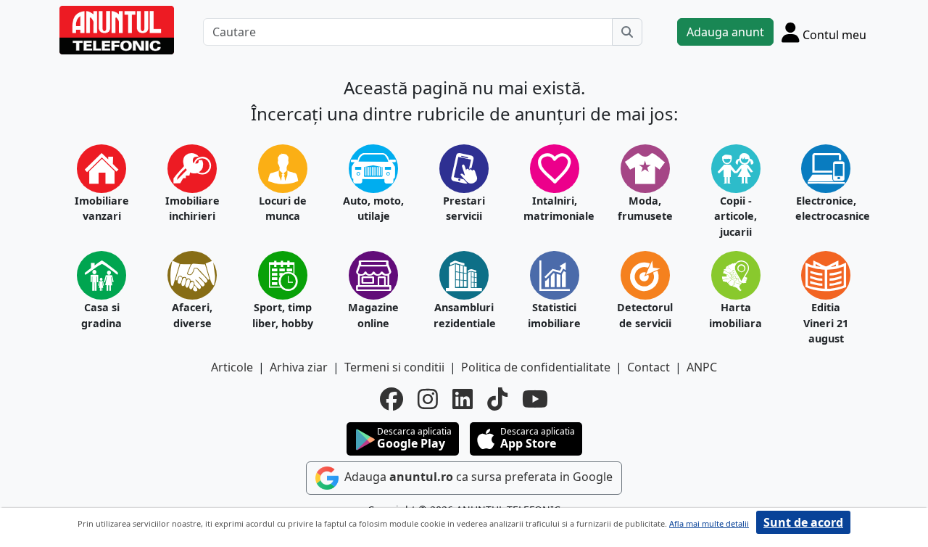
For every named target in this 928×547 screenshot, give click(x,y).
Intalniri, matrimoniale (554, 208)
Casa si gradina (101, 315)
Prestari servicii (464, 208)
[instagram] (428, 399)
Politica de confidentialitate (535, 367)
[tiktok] (497, 399)
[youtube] (535, 399)
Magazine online (373, 315)
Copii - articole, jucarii (735, 216)
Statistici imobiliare (554, 315)
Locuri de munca (283, 208)
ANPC (702, 367)
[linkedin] (462, 399)
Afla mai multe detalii (709, 523)
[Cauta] (627, 32)
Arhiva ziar (299, 367)
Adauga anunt (725, 32)
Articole (232, 367)
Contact (648, 367)
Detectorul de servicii (645, 315)
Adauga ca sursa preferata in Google (477, 477)
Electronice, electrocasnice (826, 208)
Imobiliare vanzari (102, 208)
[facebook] (391, 399)
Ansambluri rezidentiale (464, 315)
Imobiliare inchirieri (192, 208)
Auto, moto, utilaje (373, 208)
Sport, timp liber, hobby (282, 315)
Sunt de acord (803, 522)
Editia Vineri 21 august (825, 322)
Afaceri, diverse (192, 315)
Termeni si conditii (394, 367)
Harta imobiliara (735, 315)
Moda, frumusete (645, 208)
